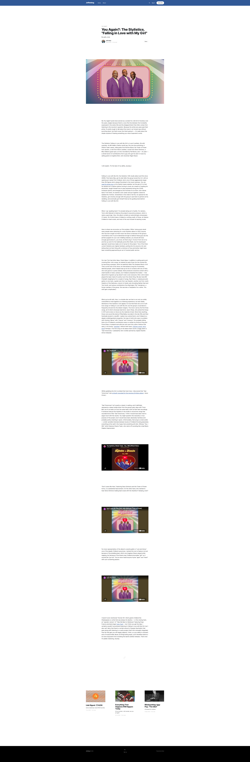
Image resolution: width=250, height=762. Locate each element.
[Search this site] (149, 3)
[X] (124, 749)
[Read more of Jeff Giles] (103, 41)
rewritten (117, 326)
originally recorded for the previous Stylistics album (128, 393)
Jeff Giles (108, 40)
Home (99, 3)
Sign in (153, 3)
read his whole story (108, 184)
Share (146, 41)
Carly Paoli (120, 624)
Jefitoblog (90, 2)
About (104, 3)
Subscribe (160, 3)
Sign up (125, 752)
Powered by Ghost (160, 751)
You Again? (104, 26)
